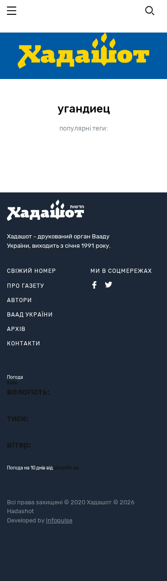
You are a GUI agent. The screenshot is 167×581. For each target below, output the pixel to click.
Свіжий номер (31, 271)
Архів (16, 329)
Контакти (23, 343)
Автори (19, 300)
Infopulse (59, 520)
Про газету (25, 286)
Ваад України (30, 314)
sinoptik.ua (66, 468)
